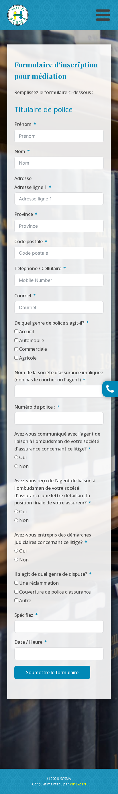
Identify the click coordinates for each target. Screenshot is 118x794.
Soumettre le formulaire (52, 672)
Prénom (23, 124)
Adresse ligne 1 (30, 187)
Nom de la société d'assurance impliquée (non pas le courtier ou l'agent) (58, 376)
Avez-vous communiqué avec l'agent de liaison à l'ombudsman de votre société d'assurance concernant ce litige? (57, 441)
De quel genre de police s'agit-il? (49, 323)
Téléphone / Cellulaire (37, 268)
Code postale (28, 241)
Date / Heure (28, 642)
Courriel (22, 295)
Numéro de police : (34, 407)
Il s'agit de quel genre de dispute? (50, 574)
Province (23, 214)
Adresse (23, 178)
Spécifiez (23, 615)
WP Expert (78, 784)
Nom (19, 151)
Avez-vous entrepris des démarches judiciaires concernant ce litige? (52, 538)
